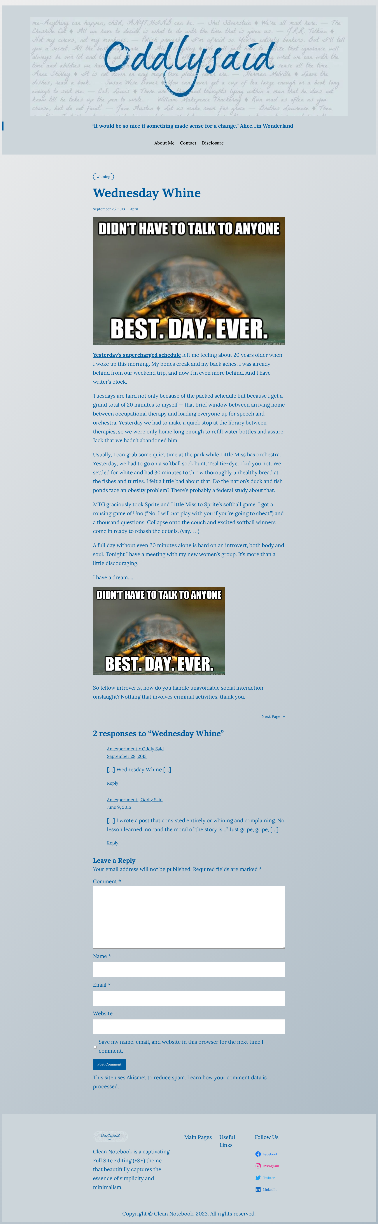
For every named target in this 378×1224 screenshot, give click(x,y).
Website (103, 1013)
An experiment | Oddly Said (135, 799)
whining (103, 176)
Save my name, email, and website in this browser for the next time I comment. (181, 1046)
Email (101, 984)
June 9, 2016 (119, 807)
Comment (107, 881)
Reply (112, 783)
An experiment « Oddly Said (135, 748)
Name (102, 956)
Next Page (273, 716)
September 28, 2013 (127, 756)
